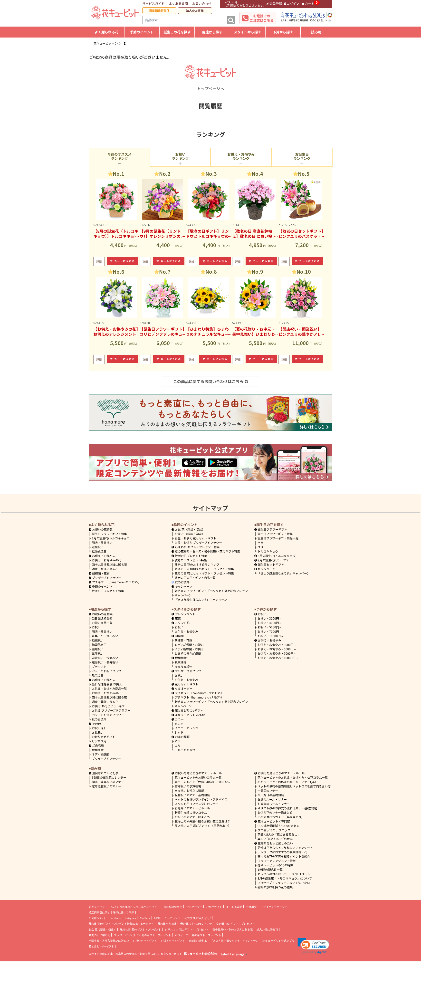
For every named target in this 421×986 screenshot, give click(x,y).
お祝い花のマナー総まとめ (192, 817)
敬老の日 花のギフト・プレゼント (140, 929)
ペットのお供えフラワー (108, 715)
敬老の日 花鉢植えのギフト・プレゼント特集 (204, 569)
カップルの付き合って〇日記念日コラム (284, 874)
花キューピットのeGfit (190, 715)
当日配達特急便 (159, 10)
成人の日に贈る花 (267, 929)
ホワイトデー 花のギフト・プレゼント (198, 935)
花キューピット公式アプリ (278, 940)
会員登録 (275, 3)
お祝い (96, 627)
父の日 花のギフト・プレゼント (235, 923)
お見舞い (98, 732)
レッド (179, 732)
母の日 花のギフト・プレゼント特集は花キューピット (121, 923)
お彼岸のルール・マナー (274, 804)
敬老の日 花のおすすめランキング (197, 564)
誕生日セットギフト (271, 564)
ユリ (260, 547)
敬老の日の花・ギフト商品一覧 (195, 577)
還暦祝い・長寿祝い (105, 662)
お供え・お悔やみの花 (106, 560)
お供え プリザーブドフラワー (111, 710)
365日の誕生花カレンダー (109, 777)
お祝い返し (99, 728)
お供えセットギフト (173, 940)
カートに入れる (124, 261)
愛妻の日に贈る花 (99, 935)
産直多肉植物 (183, 666)
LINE (157, 918)
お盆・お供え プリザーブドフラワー (198, 542)
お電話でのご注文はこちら (262, 18)
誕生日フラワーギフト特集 (109, 534)
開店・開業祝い (102, 542)
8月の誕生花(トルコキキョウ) (111, 538)
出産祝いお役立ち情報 (189, 790)
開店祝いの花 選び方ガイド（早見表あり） (203, 825)
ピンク (179, 723)
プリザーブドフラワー (106, 577)
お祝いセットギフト (145, 940)
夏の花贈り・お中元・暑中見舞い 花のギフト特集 (207, 551)
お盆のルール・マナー (272, 799)
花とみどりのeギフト (189, 710)
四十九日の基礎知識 (271, 795)
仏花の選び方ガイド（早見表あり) (280, 817)
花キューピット (98, 906)
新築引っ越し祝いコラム (191, 812)
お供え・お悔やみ (103, 556)
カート (309, 3)
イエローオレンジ (186, 728)
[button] (313, 946)
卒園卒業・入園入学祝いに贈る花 (109, 940)
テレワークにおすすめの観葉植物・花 (282, 852)
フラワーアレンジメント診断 (277, 861)
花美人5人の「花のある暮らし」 (279, 834)
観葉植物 (98, 750)
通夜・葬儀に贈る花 (105, 569)
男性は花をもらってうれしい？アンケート (285, 847)
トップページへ (210, 88)
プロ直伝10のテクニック (274, 830)
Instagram (130, 918)
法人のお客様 (195, 10)
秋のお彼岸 (182, 582)
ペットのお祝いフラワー (108, 671)
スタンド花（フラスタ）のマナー (197, 804)
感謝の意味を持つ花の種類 (275, 887)
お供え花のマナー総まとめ (275, 812)
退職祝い (98, 547)
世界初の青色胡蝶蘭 (188, 653)
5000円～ (270, 627)
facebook (115, 918)
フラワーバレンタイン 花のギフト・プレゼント (142, 935)
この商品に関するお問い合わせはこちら (208, 381)
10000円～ (271, 636)
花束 (178, 618)
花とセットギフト (186, 684)
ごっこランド (172, 918)
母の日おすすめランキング (196, 923)
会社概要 (251, 906)
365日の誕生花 (198, 940)
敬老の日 (98, 675)
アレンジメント (185, 614)
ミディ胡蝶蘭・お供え (189, 649)
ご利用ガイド (214, 906)
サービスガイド (153, 3)
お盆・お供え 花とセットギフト (195, 538)
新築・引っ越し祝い (105, 636)
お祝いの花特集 (102, 529)
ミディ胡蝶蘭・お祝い (189, 644)
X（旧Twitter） (97, 918)
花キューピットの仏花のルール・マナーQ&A (287, 782)
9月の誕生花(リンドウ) (273, 560)
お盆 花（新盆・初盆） (190, 534)
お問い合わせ (201, 3)
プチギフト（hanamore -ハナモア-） (116, 582)
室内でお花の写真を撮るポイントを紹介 (284, 856)
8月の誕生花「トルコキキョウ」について (285, 878)
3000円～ (270, 618)
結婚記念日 (99, 551)
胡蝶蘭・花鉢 (101, 573)
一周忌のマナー (268, 790)
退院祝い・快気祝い (105, 658)
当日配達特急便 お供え (107, 684)
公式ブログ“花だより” (197, 918)
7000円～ (270, 631)
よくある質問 (178, 3)
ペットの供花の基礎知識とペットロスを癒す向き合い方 (294, 786)
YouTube (145, 918)
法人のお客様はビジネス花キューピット (135, 906)
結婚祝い (98, 649)
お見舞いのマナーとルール (192, 808)
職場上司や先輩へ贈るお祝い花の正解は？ (202, 821)
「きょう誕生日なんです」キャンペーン (201, 599)
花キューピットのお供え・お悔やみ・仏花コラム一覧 (293, 777)
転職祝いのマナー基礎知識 (192, 795)
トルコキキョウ (268, 551)
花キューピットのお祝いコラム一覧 (198, 777)
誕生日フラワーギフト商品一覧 (278, 538)
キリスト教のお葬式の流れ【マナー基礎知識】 (288, 808)
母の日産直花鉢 (167, 923)
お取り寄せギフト (103, 737)
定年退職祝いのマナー (106, 786)
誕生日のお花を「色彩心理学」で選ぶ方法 (202, 782)
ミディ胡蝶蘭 (100, 754)
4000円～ (270, 623)
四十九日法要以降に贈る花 (109, 564)
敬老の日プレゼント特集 (108, 591)
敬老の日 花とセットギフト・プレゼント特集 (204, 573)
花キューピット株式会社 (200, 953)
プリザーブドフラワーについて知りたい (284, 883)
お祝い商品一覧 (102, 623)
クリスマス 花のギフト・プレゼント (187, 929)
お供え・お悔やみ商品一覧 (109, 688)
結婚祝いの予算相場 (188, 786)
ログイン (293, 3)
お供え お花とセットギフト (110, 706)
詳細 (99, 261)
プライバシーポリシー (274, 906)
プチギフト (99, 666)
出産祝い (98, 653)
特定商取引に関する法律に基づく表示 (111, 912)
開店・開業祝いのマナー (108, 782)
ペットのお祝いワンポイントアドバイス (201, 799)
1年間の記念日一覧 (270, 869)
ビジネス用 (99, 741)
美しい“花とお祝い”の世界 (275, 839)
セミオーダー (183, 688)
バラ (260, 542)
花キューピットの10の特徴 (275, 865)
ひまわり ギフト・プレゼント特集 (197, 547)
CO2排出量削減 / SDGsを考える (278, 825)
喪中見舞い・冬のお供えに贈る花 (232, 929)
